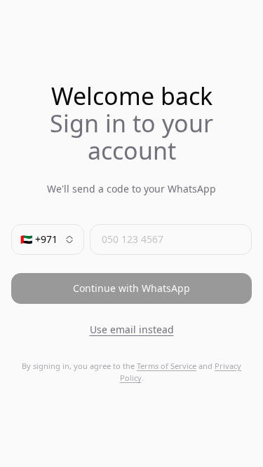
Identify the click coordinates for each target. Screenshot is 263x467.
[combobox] (47, 239)
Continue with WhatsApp (131, 288)
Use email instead (132, 329)
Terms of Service (166, 366)
